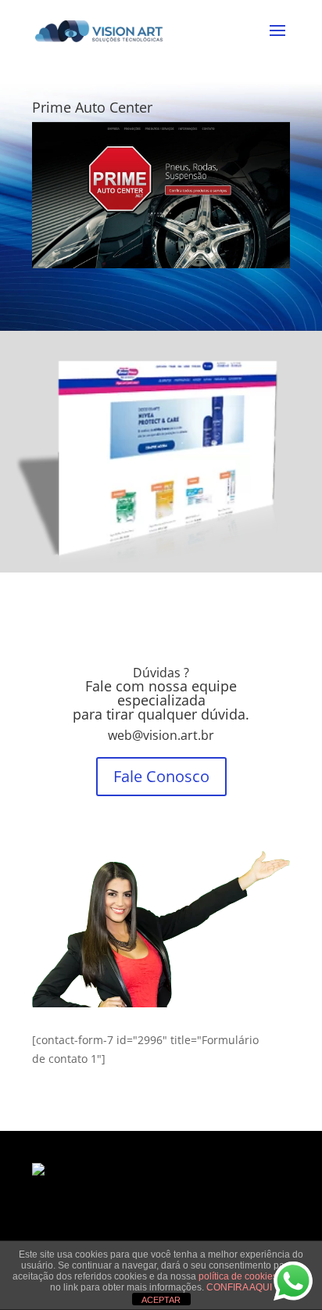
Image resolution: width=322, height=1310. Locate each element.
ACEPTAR (161, 1300)
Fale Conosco (161, 776)
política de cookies (239, 1276)
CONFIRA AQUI (239, 1287)
